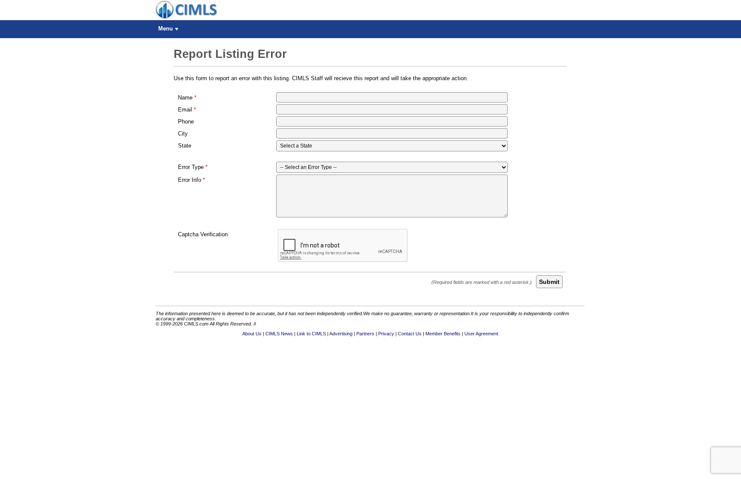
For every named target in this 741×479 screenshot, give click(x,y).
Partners (365, 333)
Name (185, 97)
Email (185, 109)
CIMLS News (279, 333)
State (184, 145)
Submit (549, 281)
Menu (165, 28)
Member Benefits (443, 333)
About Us (252, 333)
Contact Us (410, 333)
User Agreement (481, 333)
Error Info (189, 180)
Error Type (191, 167)
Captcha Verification (203, 234)
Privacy (386, 333)
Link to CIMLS (311, 333)
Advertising (340, 333)
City (183, 133)
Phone (186, 121)
